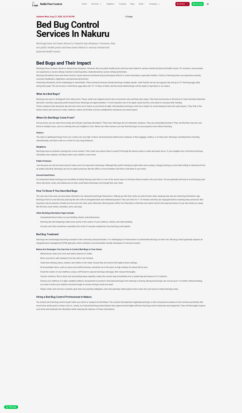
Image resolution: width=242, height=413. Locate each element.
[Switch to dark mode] (208, 4)
